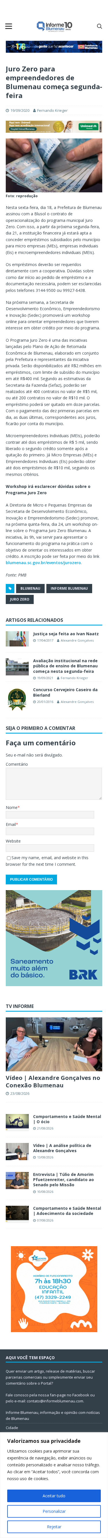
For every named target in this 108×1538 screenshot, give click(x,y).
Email (11, 824)
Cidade (12, 1427)
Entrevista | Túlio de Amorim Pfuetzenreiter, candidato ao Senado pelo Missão (63, 1179)
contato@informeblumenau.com (55, 1401)
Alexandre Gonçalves (77, 640)
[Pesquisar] (99, 26)
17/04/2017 (45, 640)
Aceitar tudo (54, 1495)
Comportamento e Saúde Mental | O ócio (67, 1119)
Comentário (17, 764)
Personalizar (54, 1511)
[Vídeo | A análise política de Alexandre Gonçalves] (17, 1151)
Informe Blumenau (69, 588)
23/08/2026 (19, 1093)
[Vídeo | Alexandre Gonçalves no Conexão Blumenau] (54, 1044)
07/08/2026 (45, 1220)
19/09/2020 (19, 110)
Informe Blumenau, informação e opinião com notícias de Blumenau (53, 1415)
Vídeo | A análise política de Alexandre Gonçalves (62, 1148)
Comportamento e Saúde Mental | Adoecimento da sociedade (67, 1210)
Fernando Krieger (52, 110)
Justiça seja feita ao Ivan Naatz (66, 633)
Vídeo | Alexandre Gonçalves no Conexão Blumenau (53, 1081)
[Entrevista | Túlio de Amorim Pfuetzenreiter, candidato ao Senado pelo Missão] (17, 1180)
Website (13, 841)
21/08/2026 (45, 1128)
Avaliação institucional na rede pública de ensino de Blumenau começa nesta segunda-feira (65, 666)
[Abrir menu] (8, 26)
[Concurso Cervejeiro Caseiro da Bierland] (17, 699)
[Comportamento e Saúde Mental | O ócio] (17, 1122)
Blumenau (30, 588)
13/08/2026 (45, 1157)
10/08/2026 (45, 1191)
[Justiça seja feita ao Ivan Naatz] (17, 638)
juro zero (19, 599)
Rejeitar (54, 1526)
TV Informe (20, 1006)
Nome (12, 807)
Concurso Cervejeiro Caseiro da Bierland (65, 692)
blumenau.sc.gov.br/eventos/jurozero (43, 562)
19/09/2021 (45, 678)
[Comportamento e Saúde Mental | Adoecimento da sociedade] (17, 1214)
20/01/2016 (45, 701)
